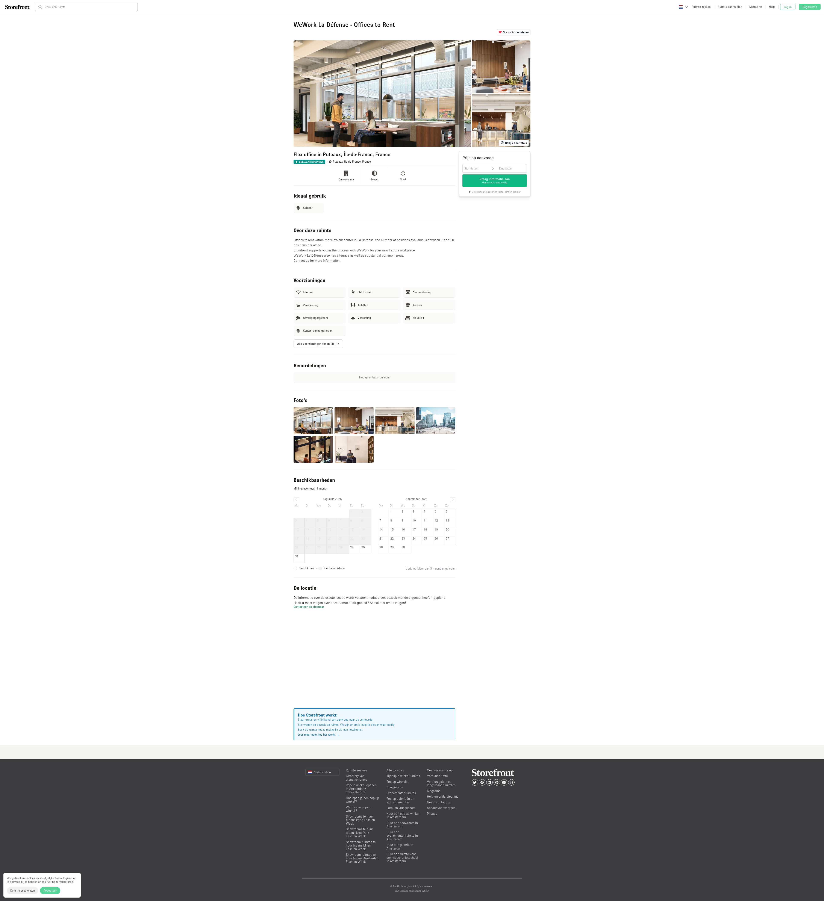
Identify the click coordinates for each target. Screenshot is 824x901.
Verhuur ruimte (437, 776)
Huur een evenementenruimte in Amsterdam (402, 835)
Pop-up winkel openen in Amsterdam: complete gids (361, 788)
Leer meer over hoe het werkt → (318, 734)
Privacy (432, 813)
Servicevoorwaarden (441, 808)
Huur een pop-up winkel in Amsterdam (403, 815)
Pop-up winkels (396, 781)
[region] (374, 664)
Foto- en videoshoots (400, 808)
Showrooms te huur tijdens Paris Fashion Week (360, 820)
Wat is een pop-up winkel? (358, 809)
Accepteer (50, 890)
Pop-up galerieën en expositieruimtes (400, 800)
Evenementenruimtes (401, 793)
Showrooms (394, 787)
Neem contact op (439, 802)
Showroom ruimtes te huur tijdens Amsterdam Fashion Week (362, 858)
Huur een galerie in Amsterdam (399, 846)
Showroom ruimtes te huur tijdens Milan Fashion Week (361, 845)
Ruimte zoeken (356, 770)
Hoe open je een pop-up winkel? (362, 799)
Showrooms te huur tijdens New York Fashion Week (359, 832)
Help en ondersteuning (443, 796)
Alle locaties (395, 770)
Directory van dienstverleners (356, 777)
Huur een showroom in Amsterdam (402, 824)
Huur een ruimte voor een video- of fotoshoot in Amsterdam (402, 857)
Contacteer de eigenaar (309, 606)
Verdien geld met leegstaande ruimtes (441, 783)
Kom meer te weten (22, 890)
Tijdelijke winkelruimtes (403, 776)
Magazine (434, 791)
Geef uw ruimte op (440, 770)
